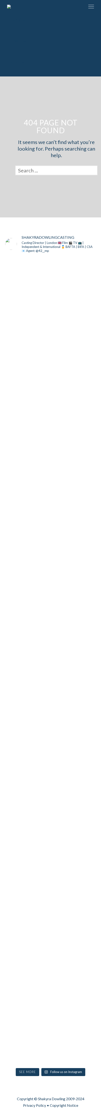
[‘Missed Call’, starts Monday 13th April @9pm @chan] (81, 694)
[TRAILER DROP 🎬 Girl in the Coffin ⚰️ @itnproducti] (19, 415)
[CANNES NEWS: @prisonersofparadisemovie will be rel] (19, 684)
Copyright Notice (64, 1105)
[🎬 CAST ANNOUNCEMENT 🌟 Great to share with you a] (50, 661)
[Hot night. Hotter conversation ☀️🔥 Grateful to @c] (81, 409)
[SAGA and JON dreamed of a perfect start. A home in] (19, 932)
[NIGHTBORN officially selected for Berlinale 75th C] (50, 911)
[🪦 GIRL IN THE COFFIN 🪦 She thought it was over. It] (50, 422)
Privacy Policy (34, 1105)
